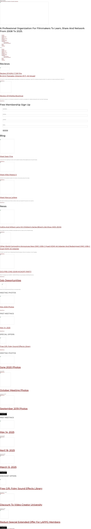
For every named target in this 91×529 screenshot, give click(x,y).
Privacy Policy (12, 528)
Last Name (4, 119)
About (3, 50)
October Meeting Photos (14, 390)
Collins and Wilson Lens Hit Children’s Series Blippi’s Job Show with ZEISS (30, 227)
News (3, 37)
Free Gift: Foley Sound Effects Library (15, 346)
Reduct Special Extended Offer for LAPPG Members (30, 522)
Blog (3, 44)
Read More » (2, 80)
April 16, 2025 (7, 450)
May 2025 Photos (7, 307)
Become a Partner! (7, 43)
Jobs (3, 59)
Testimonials (4, 36)
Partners (3, 41)
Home (3, 35)
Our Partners (6, 42)
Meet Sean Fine (6, 156)
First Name (4, 114)
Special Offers (4, 40)
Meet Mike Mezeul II (8, 175)
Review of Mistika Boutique (11, 96)
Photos (3, 39)
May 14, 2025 (5, 328)
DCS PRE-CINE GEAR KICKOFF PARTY (15, 272)
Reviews (3, 45)
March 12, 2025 (8, 467)
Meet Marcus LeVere (8, 197)
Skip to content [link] (3, 0)
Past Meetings (4, 38)
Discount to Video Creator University (21, 504)
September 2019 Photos (13, 408)
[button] (45, 47)
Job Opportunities (10, 280)
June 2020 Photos (10, 367)
